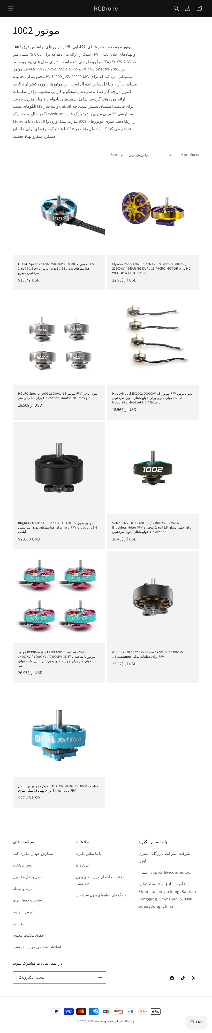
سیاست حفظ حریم (27, 900)
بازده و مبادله (23, 888)
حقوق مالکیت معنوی (28, 935)
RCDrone (93, 1021)
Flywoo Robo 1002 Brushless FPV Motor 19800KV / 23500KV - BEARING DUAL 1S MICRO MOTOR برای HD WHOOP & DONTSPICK (151, 268)
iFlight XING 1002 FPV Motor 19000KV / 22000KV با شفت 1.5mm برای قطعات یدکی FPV (149, 654)
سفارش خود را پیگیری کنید (33, 853)
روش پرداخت (23, 865)
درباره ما (82, 865)
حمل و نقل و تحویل (27, 877)
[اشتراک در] (100, 977)
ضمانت (18, 923)
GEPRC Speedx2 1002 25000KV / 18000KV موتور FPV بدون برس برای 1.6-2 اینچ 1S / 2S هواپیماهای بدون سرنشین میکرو (56, 268)
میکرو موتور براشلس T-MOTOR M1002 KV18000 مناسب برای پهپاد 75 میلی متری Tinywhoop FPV (58, 788)
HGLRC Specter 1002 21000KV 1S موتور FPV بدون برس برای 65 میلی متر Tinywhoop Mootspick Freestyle (58, 396)
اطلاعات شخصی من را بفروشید (37, 947)
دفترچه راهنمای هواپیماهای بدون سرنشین (100, 880)
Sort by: (117, 154)
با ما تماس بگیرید (88, 853)
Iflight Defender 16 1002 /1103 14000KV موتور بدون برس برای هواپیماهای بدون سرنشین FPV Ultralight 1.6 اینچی (57, 527)
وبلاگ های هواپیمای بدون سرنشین (101, 895)
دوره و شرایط (23, 911)
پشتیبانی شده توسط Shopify (117, 1021)
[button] (11, 8)
